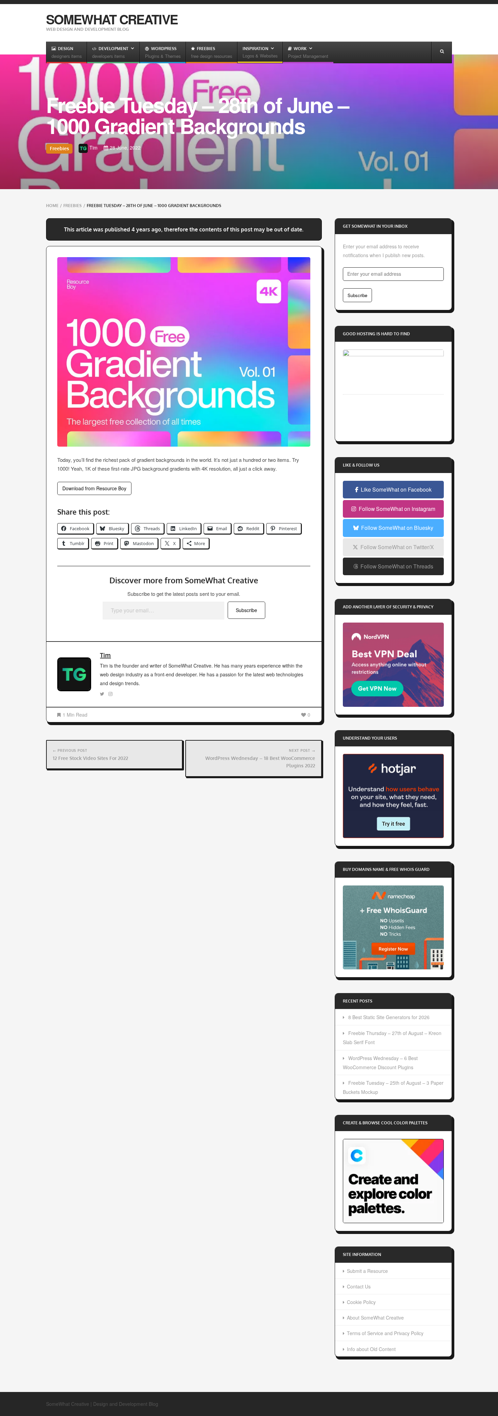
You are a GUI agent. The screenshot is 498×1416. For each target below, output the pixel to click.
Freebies (59, 148)
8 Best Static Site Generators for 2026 (389, 1017)
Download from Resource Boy (94, 488)
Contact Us (359, 1286)
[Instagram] (110, 693)
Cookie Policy (361, 1302)
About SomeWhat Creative (375, 1317)
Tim (105, 655)
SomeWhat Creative (112, 19)
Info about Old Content (371, 1349)
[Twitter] (102, 693)
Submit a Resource (367, 1270)
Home (52, 205)
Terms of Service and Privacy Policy (385, 1333)
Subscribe (246, 610)
